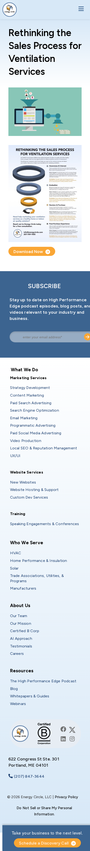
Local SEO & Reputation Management (43, 448)
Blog (14, 688)
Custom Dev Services (29, 497)
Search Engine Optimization (34, 410)
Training (17, 514)
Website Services (26, 472)
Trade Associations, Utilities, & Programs (37, 578)
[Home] (9, 9)
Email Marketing (24, 418)
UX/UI (15, 455)
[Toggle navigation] (79, 9)
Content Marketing (27, 395)
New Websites (23, 482)
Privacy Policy (66, 797)
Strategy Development (30, 387)
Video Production (25, 440)
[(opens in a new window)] (63, 729)
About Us (20, 605)
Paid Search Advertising (31, 403)
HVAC (15, 553)
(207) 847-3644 (29, 776)
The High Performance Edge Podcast (43, 681)
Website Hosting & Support (34, 489)
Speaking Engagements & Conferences (44, 524)
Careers (17, 653)
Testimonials (21, 646)
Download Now (28, 251)
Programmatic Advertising (33, 425)
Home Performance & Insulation (38, 560)
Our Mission (20, 623)
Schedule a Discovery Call (44, 843)
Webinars (18, 703)
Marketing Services (28, 378)
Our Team (18, 616)
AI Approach (21, 638)
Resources (22, 670)
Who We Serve (26, 542)
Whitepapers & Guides (29, 696)
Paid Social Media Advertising (35, 433)
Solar (14, 568)
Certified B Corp (24, 631)
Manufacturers (23, 588)
